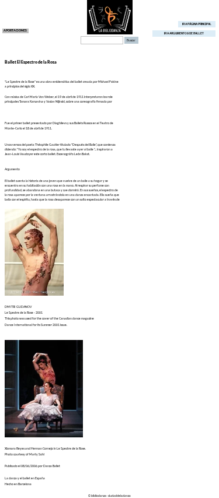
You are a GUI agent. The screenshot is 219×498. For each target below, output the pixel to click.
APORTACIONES (15, 30)
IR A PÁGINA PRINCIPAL (196, 24)
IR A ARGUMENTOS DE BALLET (184, 33)
